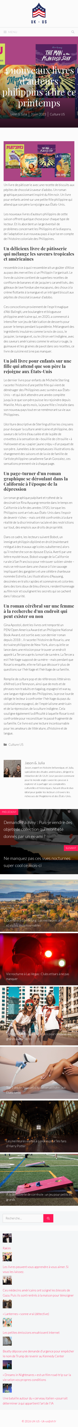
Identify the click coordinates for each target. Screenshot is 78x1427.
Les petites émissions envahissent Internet (31, 1332)
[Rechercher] (48, 1218)
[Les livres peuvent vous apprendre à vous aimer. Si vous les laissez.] (7, 1259)
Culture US (16, 744)
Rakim (7, 1248)
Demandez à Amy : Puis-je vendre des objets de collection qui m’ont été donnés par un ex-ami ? (38, 829)
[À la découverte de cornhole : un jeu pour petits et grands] (39, 1203)
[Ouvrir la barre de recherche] (73, 31)
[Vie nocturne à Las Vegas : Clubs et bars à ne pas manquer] (39, 983)
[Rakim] (7, 1240)
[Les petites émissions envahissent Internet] (7, 1324)
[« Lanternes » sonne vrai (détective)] (7, 1306)
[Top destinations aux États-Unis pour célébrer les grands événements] (39, 1043)
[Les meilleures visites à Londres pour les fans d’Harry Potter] (39, 1150)
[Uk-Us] (39, 13)
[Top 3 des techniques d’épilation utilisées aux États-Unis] (39, 1096)
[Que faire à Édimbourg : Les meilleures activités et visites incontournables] (39, 929)
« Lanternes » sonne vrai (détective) (26, 1314)
